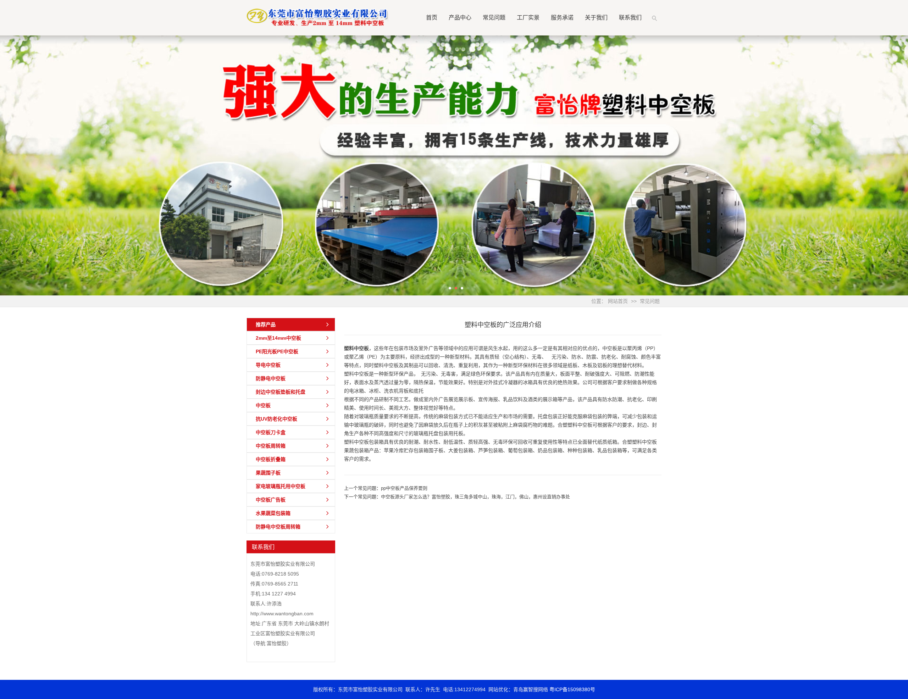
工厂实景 (528, 18)
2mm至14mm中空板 (278, 338)
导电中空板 (268, 365)
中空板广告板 (271, 500)
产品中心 (460, 18)
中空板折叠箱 (271, 459)
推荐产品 (266, 324)
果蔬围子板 (268, 473)
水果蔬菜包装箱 (273, 513)
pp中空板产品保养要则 (404, 488)
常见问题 (494, 18)
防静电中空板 (271, 378)
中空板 (263, 405)
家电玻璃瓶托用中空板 (280, 486)
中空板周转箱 (271, 446)
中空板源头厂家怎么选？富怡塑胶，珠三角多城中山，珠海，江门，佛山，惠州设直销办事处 (475, 496)
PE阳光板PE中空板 (277, 351)
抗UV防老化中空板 (276, 419)
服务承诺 (562, 18)
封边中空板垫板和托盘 (280, 392)
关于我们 (596, 18)
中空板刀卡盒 (271, 432)
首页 (431, 18)
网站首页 (618, 301)
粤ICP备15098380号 (572, 689)
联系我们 (630, 18)
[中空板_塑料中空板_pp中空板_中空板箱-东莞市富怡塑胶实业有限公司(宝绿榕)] (317, 16)
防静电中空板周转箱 (278, 526)
